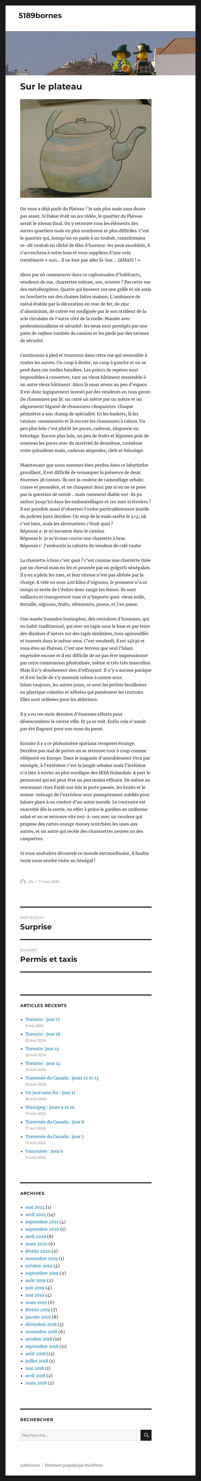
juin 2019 (34, 1287)
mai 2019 (34, 1295)
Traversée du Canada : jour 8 (54, 1121)
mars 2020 (36, 1243)
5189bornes (40, 15)
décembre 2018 (41, 1324)
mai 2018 (34, 1368)
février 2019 (37, 1309)
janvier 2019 (38, 1317)
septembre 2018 (41, 1346)
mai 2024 (35, 1207)
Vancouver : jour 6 (44, 1151)
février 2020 (38, 1251)
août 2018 (35, 1353)
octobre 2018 (38, 1339)
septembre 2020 (42, 1229)
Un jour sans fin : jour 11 (50, 1092)
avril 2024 (35, 1214)
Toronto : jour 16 (42, 1034)
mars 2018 (36, 1383)
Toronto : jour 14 (42, 1063)
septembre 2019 (42, 1273)
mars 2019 (36, 1302)
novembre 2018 (41, 1331)
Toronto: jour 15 (42, 1048)
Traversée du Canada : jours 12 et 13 (61, 1078)
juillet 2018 (36, 1361)
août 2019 (35, 1280)
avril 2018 (35, 1375)
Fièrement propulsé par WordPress (74, 1465)
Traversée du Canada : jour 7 (54, 1136)
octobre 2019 (38, 1265)
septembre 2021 (41, 1221)
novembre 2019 (41, 1258)
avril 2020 (35, 1236)
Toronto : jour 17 (42, 1019)
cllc (31, 881)
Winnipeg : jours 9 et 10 (49, 1107)
